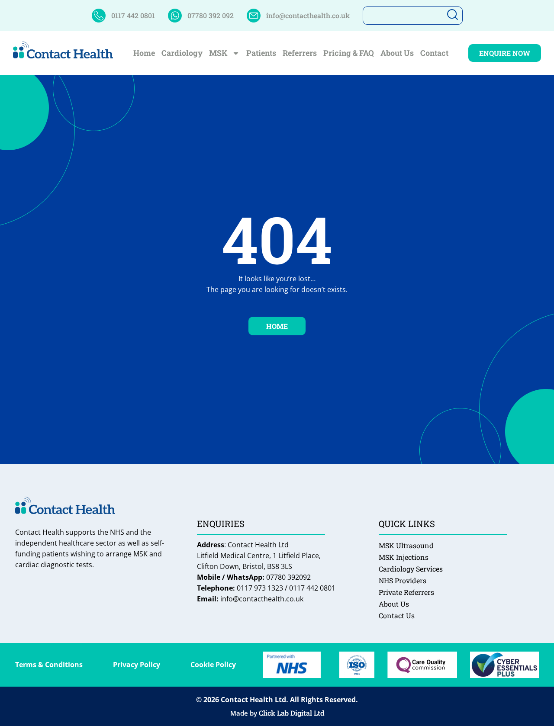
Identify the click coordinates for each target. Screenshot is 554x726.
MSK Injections (403, 557)
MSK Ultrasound (406, 545)
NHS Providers (402, 580)
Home (144, 53)
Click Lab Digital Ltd (291, 712)
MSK (218, 53)
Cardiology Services (411, 568)
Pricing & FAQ (348, 53)
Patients (261, 53)
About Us (397, 53)
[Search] (451, 15)
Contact (434, 53)
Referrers (300, 53)
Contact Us (397, 615)
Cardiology (182, 53)
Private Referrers (406, 592)
